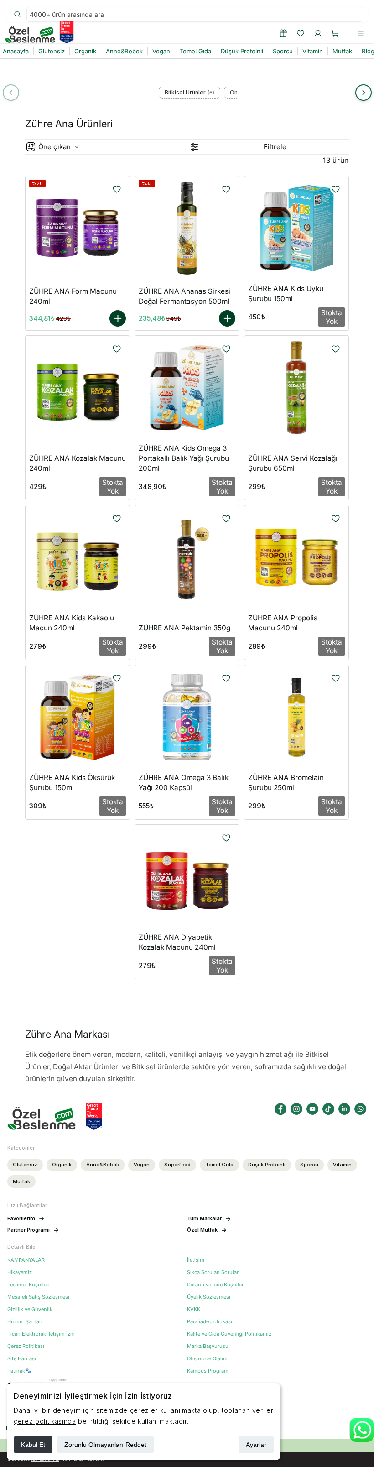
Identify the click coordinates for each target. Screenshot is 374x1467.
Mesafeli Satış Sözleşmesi (38, 1297)
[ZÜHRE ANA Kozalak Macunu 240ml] (77, 387)
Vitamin (342, 1164)
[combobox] (194, 14)
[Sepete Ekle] (117, 318)
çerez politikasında (45, 1421)
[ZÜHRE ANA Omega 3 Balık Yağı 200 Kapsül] (187, 717)
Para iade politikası (209, 1322)
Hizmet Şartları (24, 1322)
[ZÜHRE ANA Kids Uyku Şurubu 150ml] (296, 228)
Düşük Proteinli (267, 1164)
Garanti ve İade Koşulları (216, 1285)
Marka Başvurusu (208, 1346)
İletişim (195, 1260)
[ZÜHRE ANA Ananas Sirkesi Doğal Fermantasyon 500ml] (187, 228)
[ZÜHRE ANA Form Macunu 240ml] (77, 228)
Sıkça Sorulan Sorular (213, 1272)
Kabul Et (33, 1444)
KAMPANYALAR (26, 1260)
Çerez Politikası (25, 1346)
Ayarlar (256, 1444)
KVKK (193, 1309)
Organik (62, 1164)
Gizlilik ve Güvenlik (29, 1309)
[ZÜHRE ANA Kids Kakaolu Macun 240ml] (77, 557)
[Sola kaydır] (11, 92)
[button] (335, 33)
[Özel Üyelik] (283, 33)
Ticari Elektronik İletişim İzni (41, 1334)
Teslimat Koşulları (28, 1285)
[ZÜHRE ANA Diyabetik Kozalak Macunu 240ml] (187, 876)
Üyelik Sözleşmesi (208, 1297)
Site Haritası (21, 1359)
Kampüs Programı (208, 1371)
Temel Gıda (219, 1164)
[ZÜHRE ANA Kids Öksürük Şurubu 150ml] (77, 717)
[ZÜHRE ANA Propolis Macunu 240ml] (296, 557)
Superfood (177, 1164)
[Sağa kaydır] (363, 92)
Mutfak (21, 1181)
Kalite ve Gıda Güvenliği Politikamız (229, 1334)
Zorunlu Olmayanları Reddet (105, 1444)
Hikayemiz (19, 1272)
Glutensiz (25, 1164)
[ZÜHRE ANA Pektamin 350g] (187, 557)
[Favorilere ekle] (116, 188)
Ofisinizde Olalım (207, 1359)
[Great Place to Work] (66, 32)
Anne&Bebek (102, 1164)
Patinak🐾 (19, 1371)
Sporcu (309, 1164)
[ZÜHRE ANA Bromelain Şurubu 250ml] (296, 717)
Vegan (142, 1164)
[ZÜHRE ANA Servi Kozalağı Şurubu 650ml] (296, 387)
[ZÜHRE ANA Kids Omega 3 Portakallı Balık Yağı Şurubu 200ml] (187, 387)
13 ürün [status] (336, 160)
